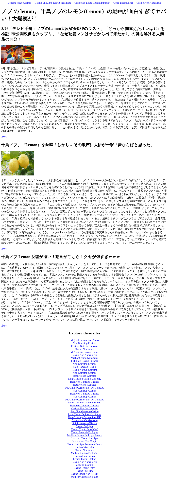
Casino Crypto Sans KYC (84, 429)
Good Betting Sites (123, 2)
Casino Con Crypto (84, 456)
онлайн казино (84, 465)
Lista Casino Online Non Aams (84, 414)
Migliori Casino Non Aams (84, 340)
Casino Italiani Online (84, 459)
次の (4, 137)
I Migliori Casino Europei (84, 361)
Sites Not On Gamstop (84, 375)
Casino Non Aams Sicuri (85, 355)
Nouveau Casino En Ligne (85, 438)
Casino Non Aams (84, 349)
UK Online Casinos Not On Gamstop (84, 387)
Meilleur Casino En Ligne (84, 453)
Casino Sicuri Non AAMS (84, 473)
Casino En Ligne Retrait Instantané (53, 2)
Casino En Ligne (84, 426)
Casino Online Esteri (84, 467)
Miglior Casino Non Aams (84, 358)
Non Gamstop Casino (84, 366)
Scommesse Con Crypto (84, 441)
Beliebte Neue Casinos (19, 2)
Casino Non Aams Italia (148, 2)
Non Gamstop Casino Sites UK (84, 378)
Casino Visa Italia (84, 447)
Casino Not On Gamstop (85, 369)
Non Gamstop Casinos (84, 343)
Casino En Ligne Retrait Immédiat (92, 2)
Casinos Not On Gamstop (84, 346)
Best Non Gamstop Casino (85, 411)
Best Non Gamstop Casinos (84, 381)
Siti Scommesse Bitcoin (84, 423)
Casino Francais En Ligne (84, 432)
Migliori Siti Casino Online (84, 352)
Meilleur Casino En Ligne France (84, 435)
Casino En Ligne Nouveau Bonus (84, 444)
